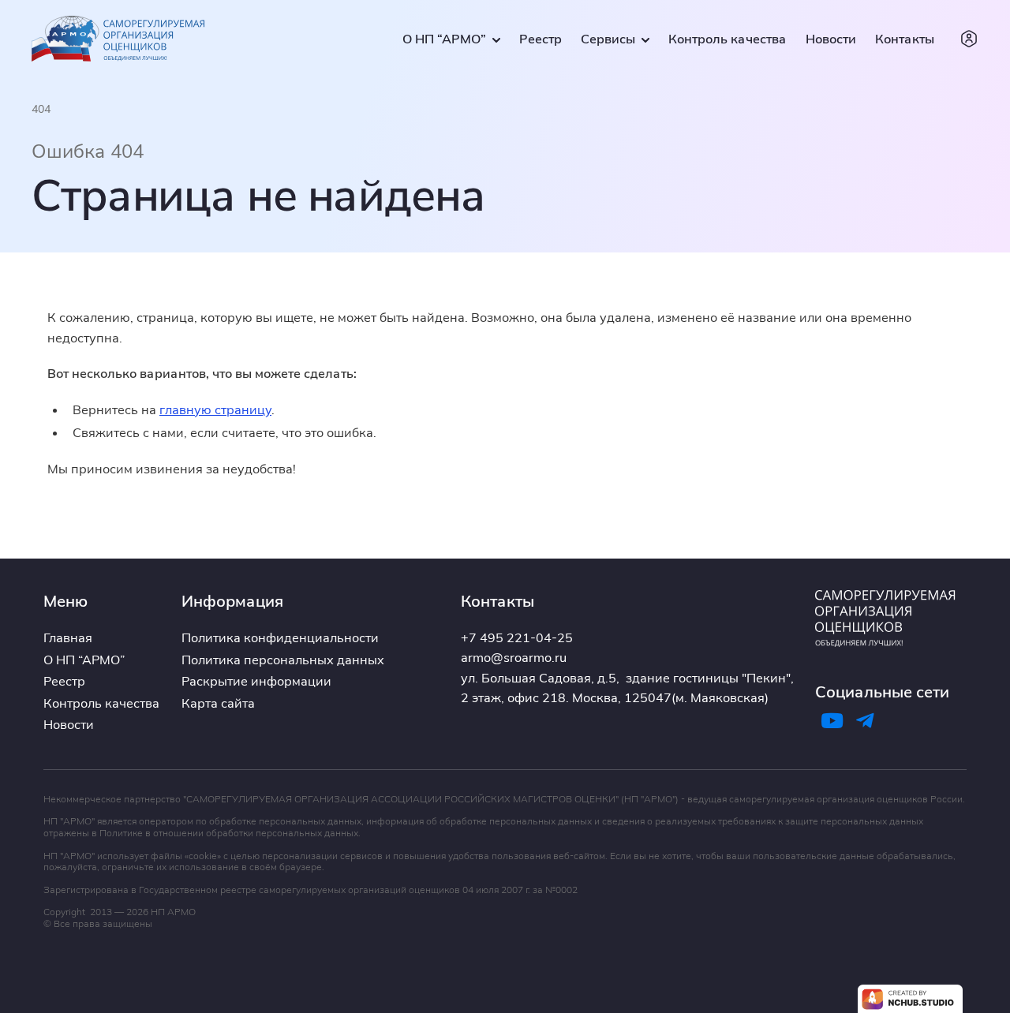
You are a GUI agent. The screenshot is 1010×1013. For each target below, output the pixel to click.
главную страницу (215, 409)
